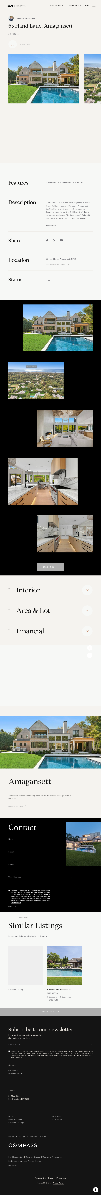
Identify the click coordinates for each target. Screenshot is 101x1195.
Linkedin (42, 1136)
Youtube (33, 1136)
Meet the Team (15, 1119)
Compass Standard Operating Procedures (43, 1157)
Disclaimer (12, 1165)
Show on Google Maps (55, 264)
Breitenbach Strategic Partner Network (25, 1161)
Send (10, 907)
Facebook (12, 1136)
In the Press (56, 1116)
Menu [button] (87, 6)
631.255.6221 (13, 1070)
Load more (48, 567)
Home (11, 1116)
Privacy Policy (16, 903)
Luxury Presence (57, 1178)
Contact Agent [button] (48, 1012)
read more (51, 225)
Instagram (23, 1136)
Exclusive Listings (16, 1122)
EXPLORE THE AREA (15, 806)
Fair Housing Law (16, 1157)
